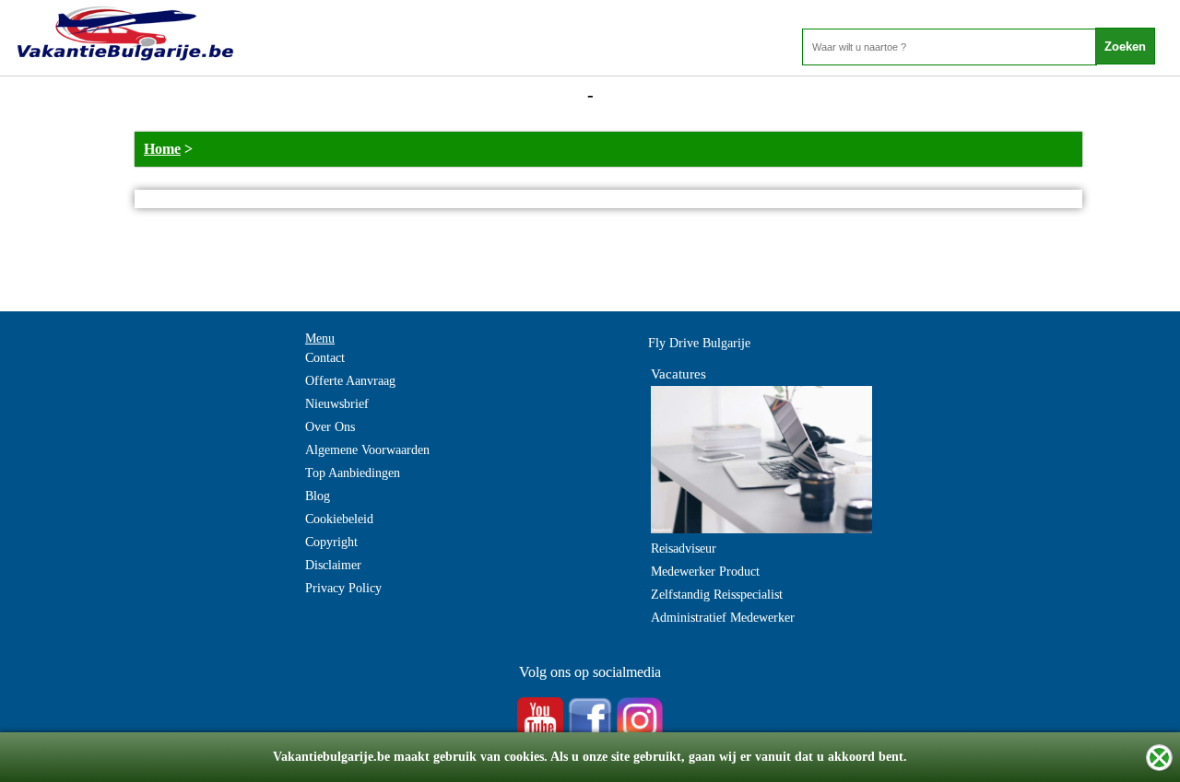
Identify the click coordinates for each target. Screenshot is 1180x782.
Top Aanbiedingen (352, 473)
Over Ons (330, 427)
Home (162, 149)
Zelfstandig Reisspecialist (717, 594)
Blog (317, 496)
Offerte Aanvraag (350, 381)
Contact (325, 358)
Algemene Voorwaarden (367, 450)
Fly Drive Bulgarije (699, 343)
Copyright (331, 542)
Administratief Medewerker (723, 617)
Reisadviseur (683, 548)
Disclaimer (333, 565)
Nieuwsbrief (337, 404)
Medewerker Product (705, 571)
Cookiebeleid (339, 519)
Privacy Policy (343, 588)
